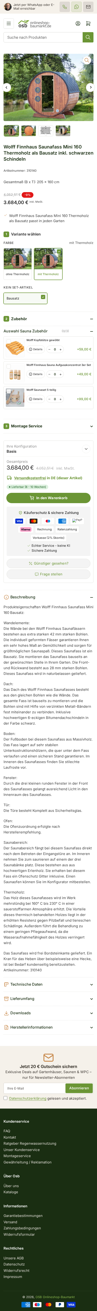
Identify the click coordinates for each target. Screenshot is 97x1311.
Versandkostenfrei (30, 478)
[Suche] (88, 37)
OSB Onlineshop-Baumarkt (55, 1297)
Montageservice (17, 1156)
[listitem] (65, 7)
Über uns (11, 1186)
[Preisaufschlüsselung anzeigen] (86, 449)
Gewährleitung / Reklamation (28, 1162)
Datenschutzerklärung (27, 1098)
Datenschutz (14, 1264)
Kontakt (10, 1137)
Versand (10, 1222)
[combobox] (48, 37)
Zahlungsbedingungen (22, 1228)
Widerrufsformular (19, 1234)
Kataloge (11, 1192)
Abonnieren (79, 1088)
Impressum (13, 1276)
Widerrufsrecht (16, 1270)
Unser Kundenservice (22, 1150)
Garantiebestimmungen (23, 1215)
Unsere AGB (14, 1258)
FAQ (7, 1131)
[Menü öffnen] (9, 23)
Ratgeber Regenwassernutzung (30, 1143)
